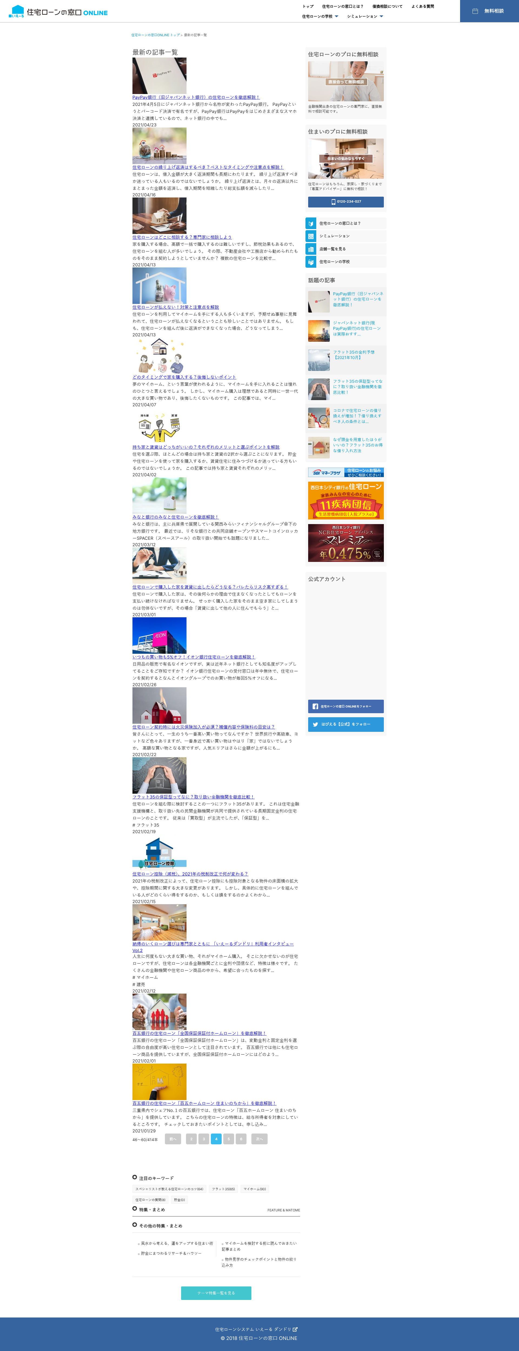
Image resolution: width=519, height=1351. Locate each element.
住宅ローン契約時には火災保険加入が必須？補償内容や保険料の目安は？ (203, 727)
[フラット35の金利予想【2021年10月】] (319, 360)
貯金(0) (179, 1200)
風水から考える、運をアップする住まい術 (177, 1243)
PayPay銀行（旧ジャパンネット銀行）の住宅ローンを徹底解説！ (196, 97)
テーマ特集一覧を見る (216, 1293)
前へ (173, 1139)
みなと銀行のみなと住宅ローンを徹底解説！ (175, 517)
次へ (259, 1139)
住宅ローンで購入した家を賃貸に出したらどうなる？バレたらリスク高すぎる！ (210, 587)
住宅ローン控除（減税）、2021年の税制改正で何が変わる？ (190, 874)
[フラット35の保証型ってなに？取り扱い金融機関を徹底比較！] (319, 389)
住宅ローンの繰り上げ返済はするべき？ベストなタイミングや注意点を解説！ (208, 167)
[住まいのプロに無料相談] (346, 158)
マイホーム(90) (255, 1189)
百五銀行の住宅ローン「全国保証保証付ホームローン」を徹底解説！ (199, 1033)
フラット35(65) (223, 1189)
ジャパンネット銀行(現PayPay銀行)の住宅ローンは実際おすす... (357, 328)
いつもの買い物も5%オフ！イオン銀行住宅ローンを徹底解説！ (193, 657)
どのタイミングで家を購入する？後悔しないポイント (184, 377)
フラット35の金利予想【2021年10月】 (354, 355)
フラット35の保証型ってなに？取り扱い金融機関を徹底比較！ (193, 797)
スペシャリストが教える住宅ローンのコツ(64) (169, 1189)
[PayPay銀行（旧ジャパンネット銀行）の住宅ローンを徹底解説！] (319, 302)
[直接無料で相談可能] (346, 80)
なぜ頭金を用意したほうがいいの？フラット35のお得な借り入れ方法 (358, 445)
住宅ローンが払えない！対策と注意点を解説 (175, 307)
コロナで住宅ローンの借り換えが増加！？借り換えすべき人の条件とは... (357, 416)
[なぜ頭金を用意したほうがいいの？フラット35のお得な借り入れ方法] (319, 447)
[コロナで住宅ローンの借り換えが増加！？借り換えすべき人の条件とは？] (319, 418)
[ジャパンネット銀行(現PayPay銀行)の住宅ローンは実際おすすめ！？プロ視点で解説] (319, 331)
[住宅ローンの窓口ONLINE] (58, 11)
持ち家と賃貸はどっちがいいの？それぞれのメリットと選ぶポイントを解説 (206, 447)
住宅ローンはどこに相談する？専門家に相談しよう (182, 237)
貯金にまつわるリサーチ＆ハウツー (171, 1253)
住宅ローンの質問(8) (150, 1200)
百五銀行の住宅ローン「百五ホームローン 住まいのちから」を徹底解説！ (204, 1103)
